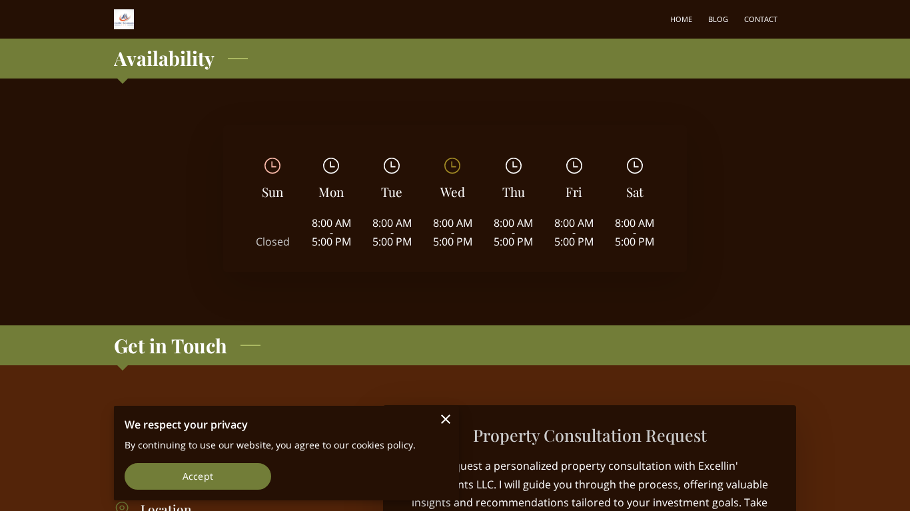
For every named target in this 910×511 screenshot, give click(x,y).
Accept (198, 476)
